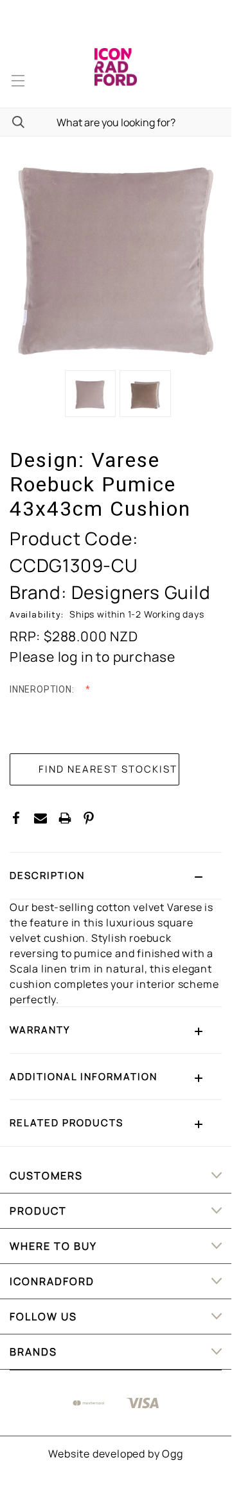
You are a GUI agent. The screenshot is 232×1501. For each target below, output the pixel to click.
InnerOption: (43, 689)
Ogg (172, 1454)
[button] (116, 875)
